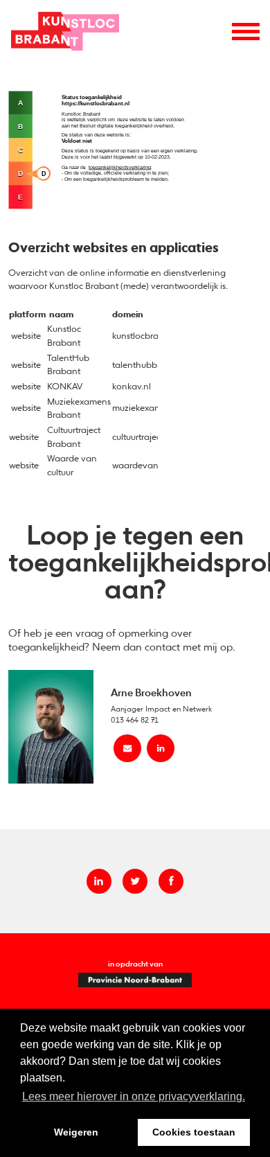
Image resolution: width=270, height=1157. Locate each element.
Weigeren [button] (76, 1132)
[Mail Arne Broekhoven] (127, 748)
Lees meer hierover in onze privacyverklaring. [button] (133, 1096)
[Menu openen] (246, 31)
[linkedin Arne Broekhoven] (160, 748)
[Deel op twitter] (135, 881)
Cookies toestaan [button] (193, 1132)
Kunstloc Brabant (65, 31)
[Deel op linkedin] (99, 881)
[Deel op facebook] (171, 881)
